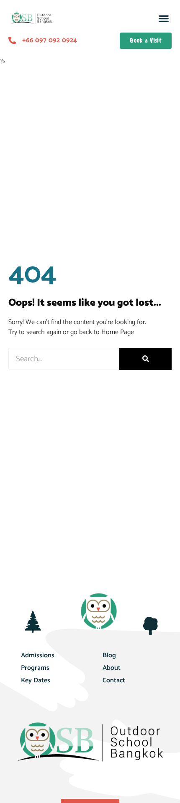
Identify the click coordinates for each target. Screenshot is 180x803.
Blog (109, 655)
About (112, 668)
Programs (35, 668)
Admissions (37, 655)
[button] (163, 18)
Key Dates (35, 680)
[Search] (145, 359)
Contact (114, 680)
